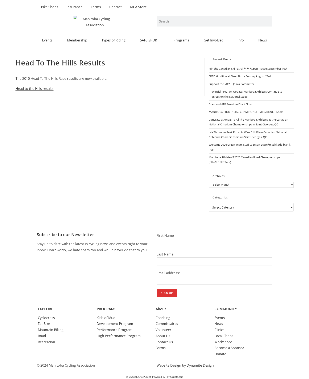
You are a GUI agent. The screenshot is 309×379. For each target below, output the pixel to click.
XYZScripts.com (175, 376)
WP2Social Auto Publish (139, 376)
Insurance (74, 7)
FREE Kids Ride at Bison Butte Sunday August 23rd (240, 76)
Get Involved (213, 40)
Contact (115, 7)
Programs (181, 40)
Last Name (165, 254)
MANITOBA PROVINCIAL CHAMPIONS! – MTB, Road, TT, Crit (246, 112)
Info (241, 40)
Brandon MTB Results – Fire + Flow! (230, 104)
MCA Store (138, 7)
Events (47, 40)
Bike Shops (49, 7)
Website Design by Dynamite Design (185, 365)
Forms (96, 7)
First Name (165, 235)
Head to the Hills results (35, 88)
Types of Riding (113, 40)
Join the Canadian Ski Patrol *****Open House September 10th (248, 68)
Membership (77, 40)
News (262, 40)
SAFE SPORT (149, 40)
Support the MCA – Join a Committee (232, 84)
